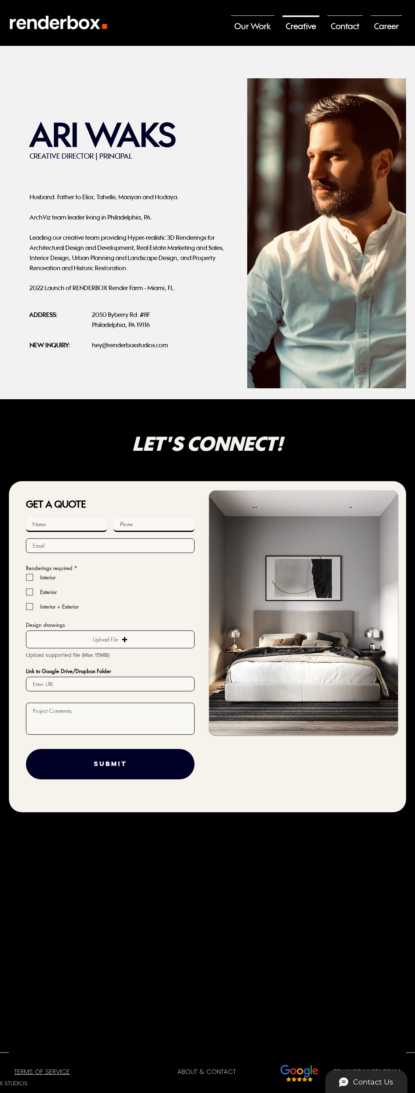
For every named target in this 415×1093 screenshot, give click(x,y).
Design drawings (45, 625)
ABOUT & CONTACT (207, 1071)
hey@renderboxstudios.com (130, 345)
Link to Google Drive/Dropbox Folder (68, 671)
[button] (399, 36)
